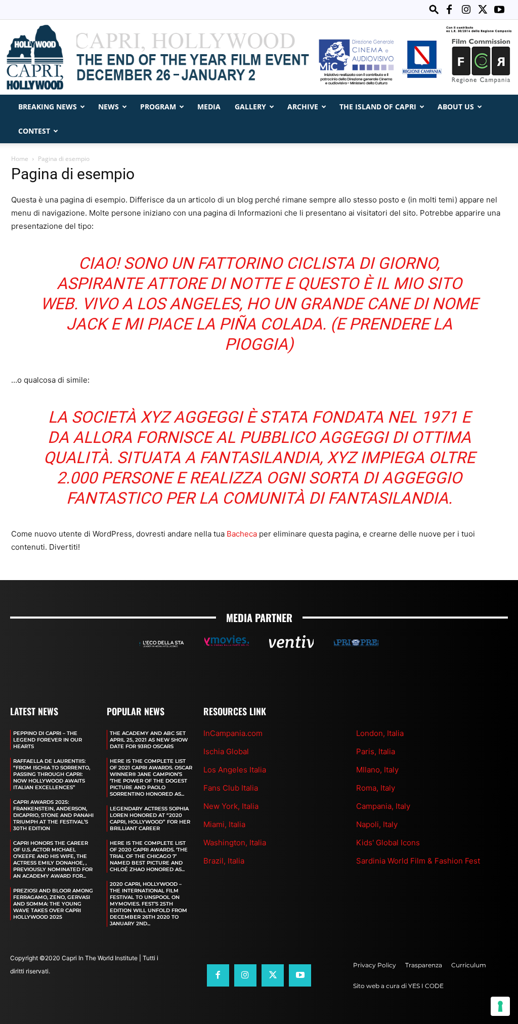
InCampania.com (233, 733)
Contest (34, 131)
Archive (302, 106)
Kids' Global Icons (388, 842)
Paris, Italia (375, 751)
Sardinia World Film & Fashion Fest (418, 861)
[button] (434, 9)
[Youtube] (499, 10)
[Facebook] (449, 10)
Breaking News (47, 106)
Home (19, 158)
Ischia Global (226, 751)
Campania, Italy (383, 806)
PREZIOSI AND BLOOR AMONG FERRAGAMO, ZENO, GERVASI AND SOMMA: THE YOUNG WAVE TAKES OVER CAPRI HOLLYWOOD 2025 (53, 903)
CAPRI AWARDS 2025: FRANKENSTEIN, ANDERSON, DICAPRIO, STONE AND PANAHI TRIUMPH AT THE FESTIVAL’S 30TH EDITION (53, 815)
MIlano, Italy (377, 769)
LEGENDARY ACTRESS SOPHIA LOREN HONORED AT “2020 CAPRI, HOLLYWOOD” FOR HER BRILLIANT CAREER (150, 818)
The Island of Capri (377, 106)
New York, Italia (230, 806)
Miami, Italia (224, 824)
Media (209, 106)
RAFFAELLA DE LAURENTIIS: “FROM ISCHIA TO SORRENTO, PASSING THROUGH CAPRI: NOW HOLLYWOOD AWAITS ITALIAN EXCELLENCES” (51, 774)
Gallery (250, 106)
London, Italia (380, 733)
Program (158, 106)
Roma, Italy (375, 788)
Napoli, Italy (377, 824)
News (108, 106)
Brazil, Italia (223, 861)
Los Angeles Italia (234, 769)
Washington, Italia (234, 842)
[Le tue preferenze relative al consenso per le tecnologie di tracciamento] (500, 1006)
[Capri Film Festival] (259, 57)
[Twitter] (482, 10)
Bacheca (242, 534)
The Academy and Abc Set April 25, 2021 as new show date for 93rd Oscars (149, 740)
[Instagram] (465, 10)
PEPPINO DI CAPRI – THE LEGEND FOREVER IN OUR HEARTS (47, 740)
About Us (456, 106)
